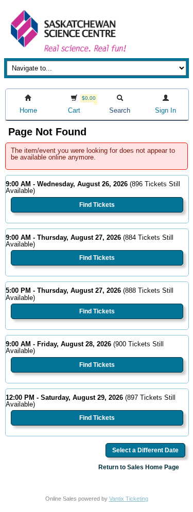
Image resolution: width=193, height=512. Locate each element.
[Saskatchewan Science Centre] (67, 52)
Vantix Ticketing (128, 499)
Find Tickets (97, 204)
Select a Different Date (145, 450)
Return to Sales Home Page (138, 467)
